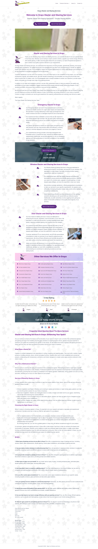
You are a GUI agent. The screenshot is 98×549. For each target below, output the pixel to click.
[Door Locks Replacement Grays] (24, 284)
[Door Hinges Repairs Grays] (24, 281)
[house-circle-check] (19, 108)
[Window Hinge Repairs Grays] (68, 281)
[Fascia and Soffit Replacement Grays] (47, 270)
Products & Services (64, 3)
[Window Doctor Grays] (66, 274)
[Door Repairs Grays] (22, 288)
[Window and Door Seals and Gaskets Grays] (71, 292)
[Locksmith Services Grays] (45, 284)
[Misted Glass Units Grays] (45, 288)
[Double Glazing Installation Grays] (25, 291)
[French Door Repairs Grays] (45, 274)
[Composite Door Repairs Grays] (24, 270)
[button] (69, 3)
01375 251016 (49, 158)
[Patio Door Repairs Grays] (45, 291)
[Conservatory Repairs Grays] (24, 274)
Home (56, 3)
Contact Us (79, 3)
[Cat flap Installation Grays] (23, 267)
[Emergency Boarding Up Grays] (46, 267)
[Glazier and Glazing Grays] (45, 277)
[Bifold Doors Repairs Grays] (24, 264)
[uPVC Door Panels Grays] (67, 270)
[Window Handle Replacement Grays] (69, 277)
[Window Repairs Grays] (66, 288)
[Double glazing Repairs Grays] (46, 264)
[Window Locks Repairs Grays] (68, 284)
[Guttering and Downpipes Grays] (46, 281)
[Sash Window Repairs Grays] (68, 264)
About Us (73, 3)
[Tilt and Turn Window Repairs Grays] (69, 267)
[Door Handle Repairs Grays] (24, 277)
